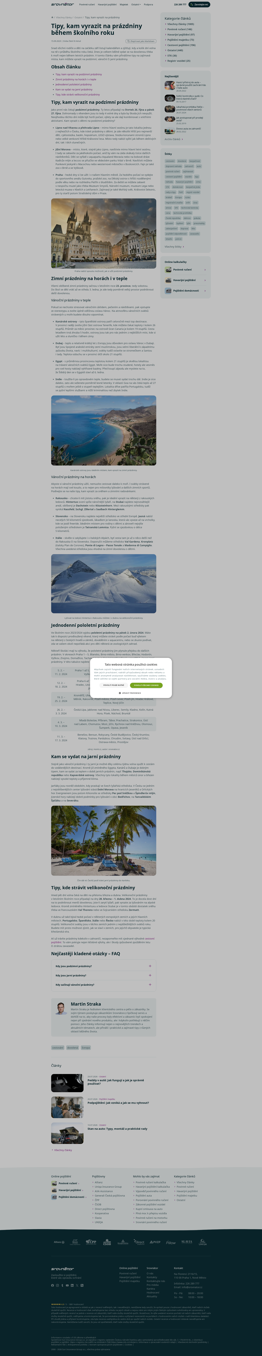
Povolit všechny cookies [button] (146, 685)
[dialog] (131, 678)
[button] (131, 693)
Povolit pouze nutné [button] (113, 685)
